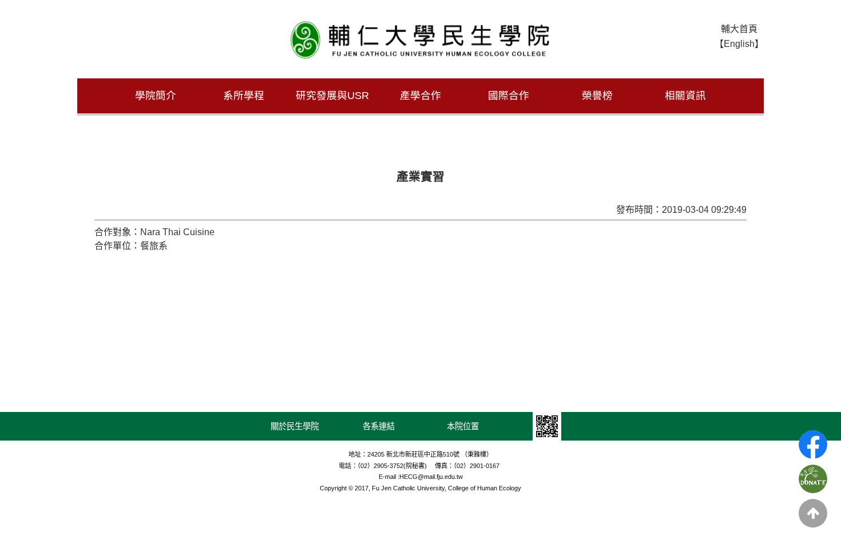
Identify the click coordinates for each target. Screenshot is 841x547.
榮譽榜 (597, 95)
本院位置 (463, 426)
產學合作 (420, 95)
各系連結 (379, 426)
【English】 (739, 44)
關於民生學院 (295, 426)
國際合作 (508, 95)
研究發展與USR (332, 95)
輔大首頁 (739, 29)
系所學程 (243, 95)
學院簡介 (155, 95)
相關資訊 (685, 95)
